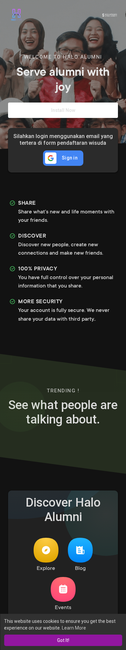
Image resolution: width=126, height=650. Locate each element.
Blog (80, 569)
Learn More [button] (74, 628)
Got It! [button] (63, 640)
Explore (46, 569)
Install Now (63, 110)
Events (63, 608)
